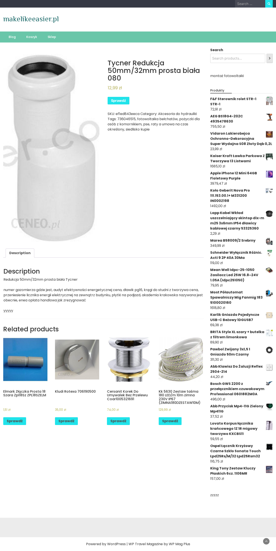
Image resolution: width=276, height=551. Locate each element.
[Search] (270, 58)
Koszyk (31, 37)
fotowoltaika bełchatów (157, 118)
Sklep (52, 37)
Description (20, 252)
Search (216, 49)
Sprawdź (118, 100)
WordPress (116, 544)
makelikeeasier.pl (31, 18)
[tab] (20, 253)
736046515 (126, 118)
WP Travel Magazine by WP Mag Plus (159, 544)
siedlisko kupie (138, 129)
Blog (12, 37)
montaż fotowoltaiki (227, 75)
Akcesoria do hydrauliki (177, 113)
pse (146, 124)
